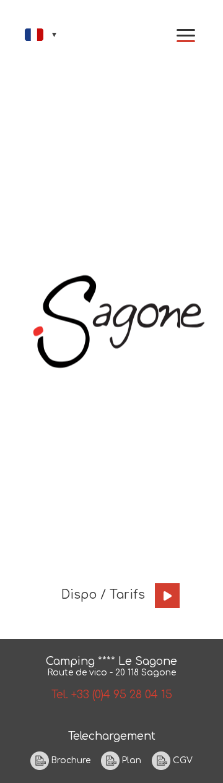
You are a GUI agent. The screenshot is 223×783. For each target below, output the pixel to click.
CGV (181, 760)
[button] (185, 35)
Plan (130, 760)
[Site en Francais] (42, 35)
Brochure (69, 760)
